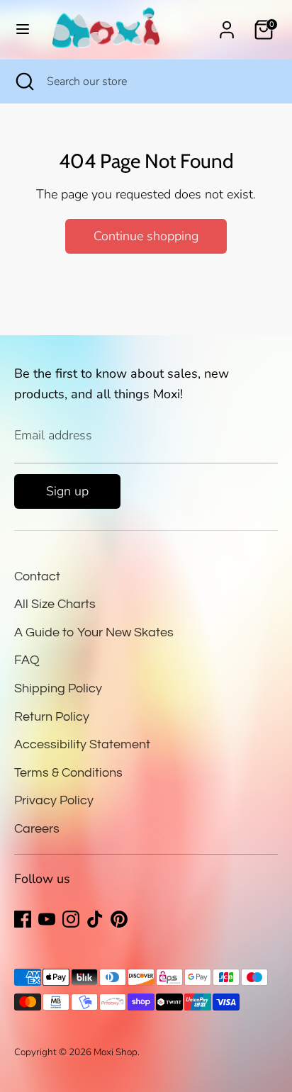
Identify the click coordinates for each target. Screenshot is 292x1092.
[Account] (227, 25)
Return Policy (51, 717)
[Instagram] (70, 919)
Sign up (67, 491)
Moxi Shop (115, 1052)
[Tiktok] (94, 919)
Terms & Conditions (68, 772)
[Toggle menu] (23, 29)
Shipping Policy (58, 688)
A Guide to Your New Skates (94, 632)
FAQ (27, 660)
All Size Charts (55, 604)
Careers (37, 828)
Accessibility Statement (82, 744)
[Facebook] (22, 919)
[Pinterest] (119, 919)
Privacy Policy (54, 800)
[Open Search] (23, 81)
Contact (37, 576)
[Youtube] (46, 919)
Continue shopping (146, 235)
